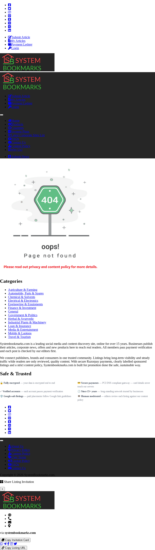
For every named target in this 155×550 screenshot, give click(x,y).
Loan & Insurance (19, 326)
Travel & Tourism (19, 337)
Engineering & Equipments (25, 304)
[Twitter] (9, 8)
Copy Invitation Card (16, 540)
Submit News (20, 156)
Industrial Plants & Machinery (27, 322)
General (13, 311)
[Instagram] (9, 12)
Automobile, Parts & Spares (26, 293)
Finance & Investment (22, 308)
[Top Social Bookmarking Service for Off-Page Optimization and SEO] (27, 70)
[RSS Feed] (9, 26)
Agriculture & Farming (22, 289)
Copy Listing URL (14, 547)
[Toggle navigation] (1, 114)
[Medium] (9, 23)
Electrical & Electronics (23, 300)
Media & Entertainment (23, 329)
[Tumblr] (9, 19)
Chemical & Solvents (21, 297)
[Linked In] (9, 30)
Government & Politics (22, 315)
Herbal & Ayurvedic (21, 318)
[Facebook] (9, 5)
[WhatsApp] (1, 544)
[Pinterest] (9, 16)
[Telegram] (5, 544)
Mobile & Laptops (19, 333)
